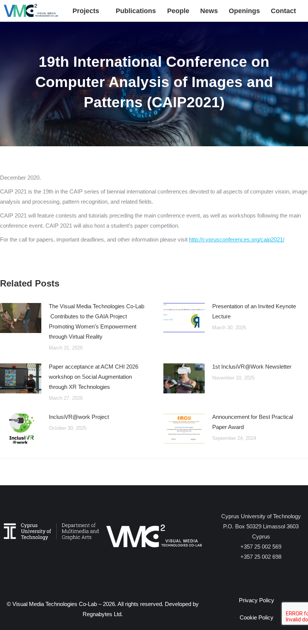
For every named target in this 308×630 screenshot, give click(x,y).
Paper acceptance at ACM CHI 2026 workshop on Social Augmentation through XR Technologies (93, 376)
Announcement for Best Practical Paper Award (252, 422)
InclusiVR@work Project (79, 417)
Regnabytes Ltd (102, 614)
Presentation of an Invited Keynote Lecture (254, 311)
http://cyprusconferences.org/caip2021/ (236, 239)
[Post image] (20, 318)
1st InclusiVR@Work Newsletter (251, 366)
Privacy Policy (256, 600)
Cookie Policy (256, 617)
